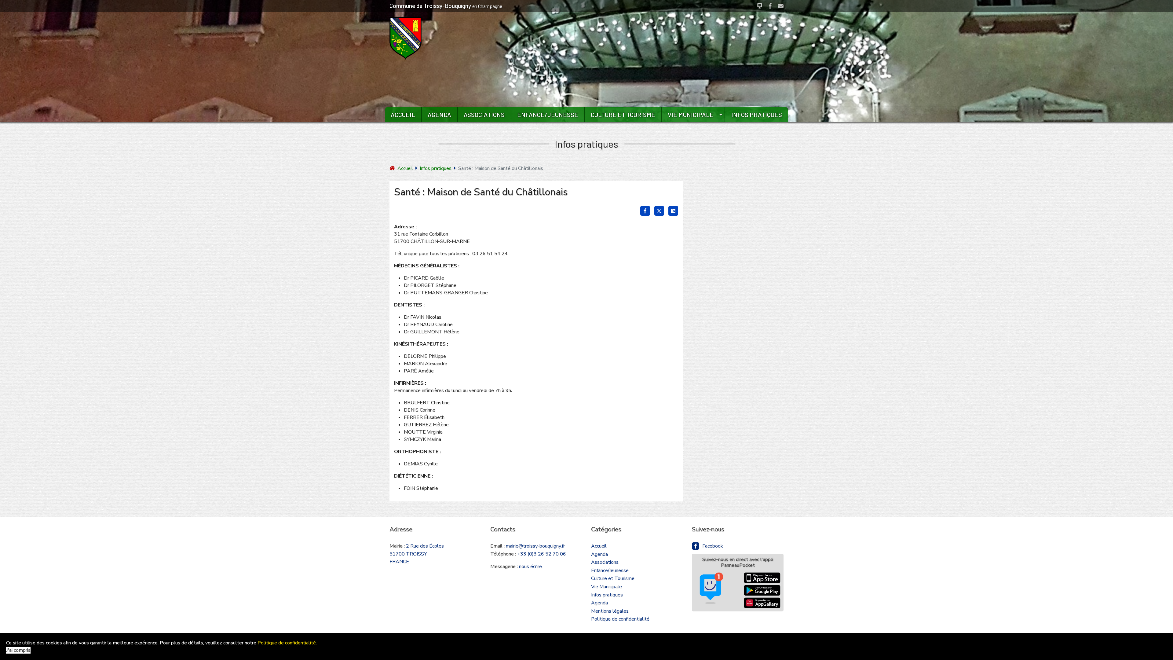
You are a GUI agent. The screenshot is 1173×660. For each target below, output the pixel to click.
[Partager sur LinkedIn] (673, 211)
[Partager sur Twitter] (659, 211)
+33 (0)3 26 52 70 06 (541, 554)
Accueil (403, 114)
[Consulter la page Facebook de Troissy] (770, 6)
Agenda (439, 114)
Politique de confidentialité (620, 619)
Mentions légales (610, 611)
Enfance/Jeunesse (547, 114)
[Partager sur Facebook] (645, 211)
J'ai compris (18, 650)
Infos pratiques (756, 114)
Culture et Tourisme (623, 114)
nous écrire (530, 566)
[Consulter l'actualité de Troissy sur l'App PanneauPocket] (759, 6)
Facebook (712, 546)
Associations (484, 114)
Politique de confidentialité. (287, 643)
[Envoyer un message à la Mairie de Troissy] (781, 6)
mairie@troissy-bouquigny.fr (535, 546)
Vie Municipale (691, 114)
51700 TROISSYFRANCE (416, 554)
